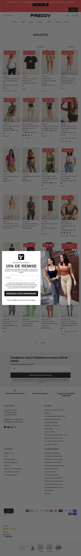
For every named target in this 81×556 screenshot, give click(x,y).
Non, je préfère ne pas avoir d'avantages (21, 300)
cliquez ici (10, 287)
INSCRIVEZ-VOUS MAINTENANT (21, 294)
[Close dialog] (76, 253)
